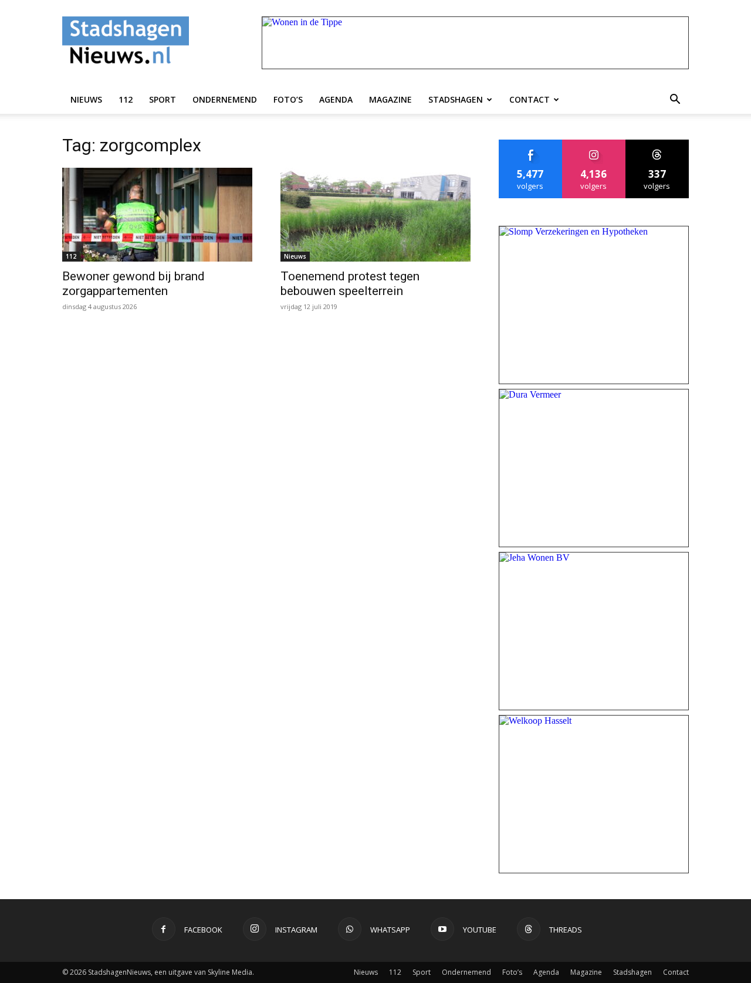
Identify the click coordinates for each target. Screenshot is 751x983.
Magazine (390, 99)
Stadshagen (455, 99)
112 (126, 99)
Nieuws (86, 99)
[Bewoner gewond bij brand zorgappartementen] (157, 215)
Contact (529, 99)
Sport (162, 99)
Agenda (336, 99)
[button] (675, 100)
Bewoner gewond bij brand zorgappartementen (133, 283)
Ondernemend (224, 99)
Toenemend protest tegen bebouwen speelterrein (350, 283)
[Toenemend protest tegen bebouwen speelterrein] (375, 215)
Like (530, 144)
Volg (594, 144)
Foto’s (288, 99)
